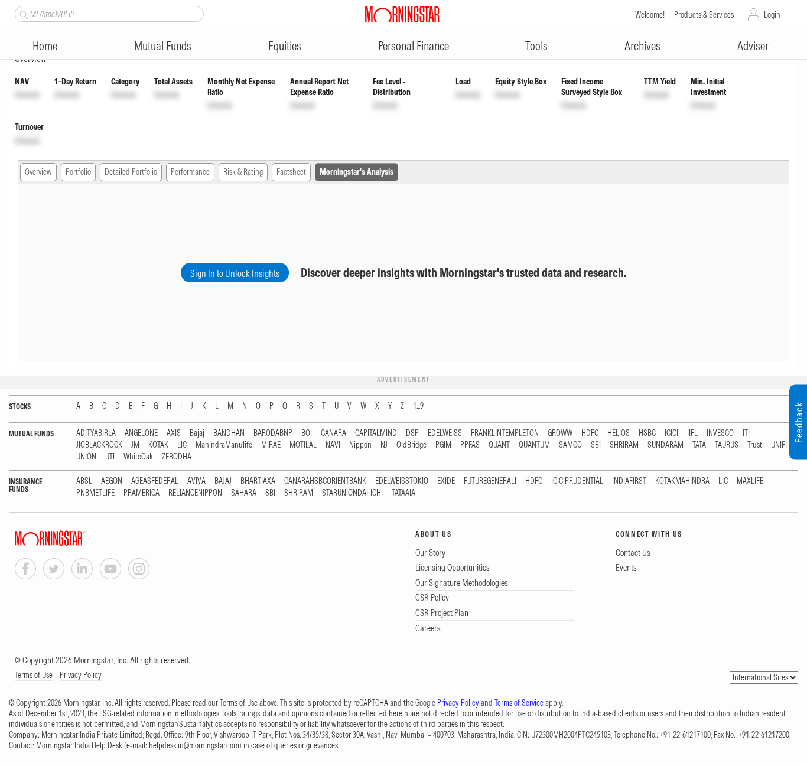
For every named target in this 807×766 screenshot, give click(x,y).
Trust (754, 445)
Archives (642, 45)
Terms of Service (519, 702)
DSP (412, 433)
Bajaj (197, 433)
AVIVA (196, 481)
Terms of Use (34, 675)
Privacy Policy (81, 675)
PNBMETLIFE (95, 492)
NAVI (333, 445)
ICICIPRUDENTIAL (577, 481)
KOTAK (158, 445)
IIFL (692, 433)
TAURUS (726, 445)
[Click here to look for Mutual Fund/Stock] (22, 13)
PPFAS (470, 445)
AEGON (111, 481)
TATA (699, 445)
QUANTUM (534, 445)
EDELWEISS (445, 433)
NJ (384, 445)
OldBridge (411, 445)
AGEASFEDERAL (154, 481)
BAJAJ (223, 481)
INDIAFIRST (629, 481)
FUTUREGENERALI (490, 481)
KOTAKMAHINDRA (682, 481)
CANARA (333, 433)
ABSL (84, 481)
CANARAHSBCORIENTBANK (325, 481)
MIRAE (271, 445)
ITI (746, 433)
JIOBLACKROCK (99, 445)
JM (135, 445)
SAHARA (243, 492)
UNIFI (779, 445)
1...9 (418, 406)
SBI (596, 445)
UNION (86, 456)
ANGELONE (141, 433)
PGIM (443, 445)
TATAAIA (403, 492)
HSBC (647, 433)
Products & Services (704, 14)
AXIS (174, 433)
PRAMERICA (141, 492)
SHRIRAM (624, 445)
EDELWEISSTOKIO (401, 481)
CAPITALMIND (376, 433)
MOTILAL (303, 445)
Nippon (360, 445)
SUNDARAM (665, 445)
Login (772, 14)
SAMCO (570, 445)
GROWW (560, 433)
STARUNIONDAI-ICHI (352, 492)
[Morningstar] (74, 538)
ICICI (671, 433)
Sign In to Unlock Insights (234, 273)
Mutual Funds (162, 45)
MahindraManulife (224, 445)
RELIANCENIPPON (195, 492)
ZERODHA (176, 456)
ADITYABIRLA (96, 433)
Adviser (753, 45)
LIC (182, 445)
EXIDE (446, 481)
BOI (306, 433)
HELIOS (618, 433)
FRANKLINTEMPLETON (505, 433)
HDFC (589, 433)
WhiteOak (138, 456)
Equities (284, 45)
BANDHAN (229, 433)
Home (44, 45)
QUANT (499, 445)
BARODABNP (272, 433)
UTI (110, 456)
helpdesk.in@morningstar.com (194, 745)
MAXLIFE (750, 481)
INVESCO (720, 433)
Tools (536, 45)
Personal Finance (413, 45)
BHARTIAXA (257, 481)
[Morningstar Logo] (402, 14)
